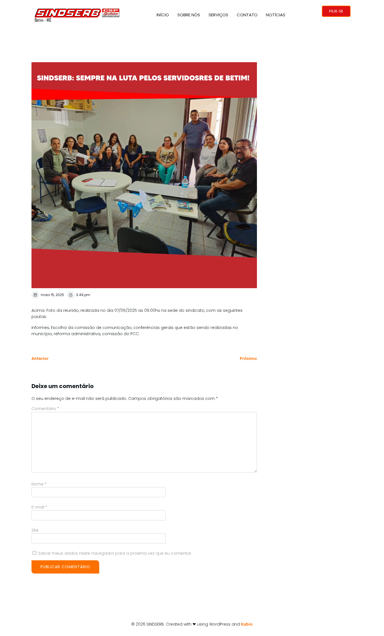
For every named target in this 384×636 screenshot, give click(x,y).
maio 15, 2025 (52, 294)
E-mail (39, 507)
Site (35, 530)
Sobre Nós (188, 15)
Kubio (247, 624)
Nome (39, 484)
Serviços (218, 15)
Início (163, 15)
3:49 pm (83, 294)
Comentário (45, 408)
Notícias (275, 15)
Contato (247, 15)
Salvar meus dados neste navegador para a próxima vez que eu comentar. (115, 553)
